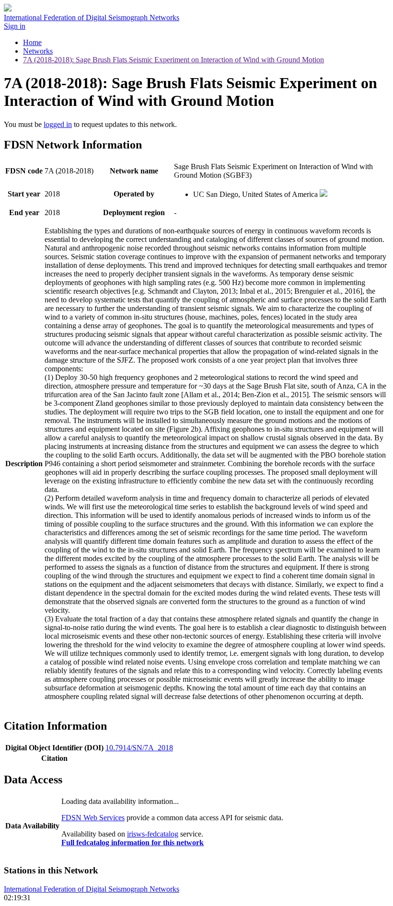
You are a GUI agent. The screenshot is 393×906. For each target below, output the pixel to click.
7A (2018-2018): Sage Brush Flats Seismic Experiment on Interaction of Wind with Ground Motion (173, 60)
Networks (38, 51)
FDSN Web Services (93, 818)
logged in (58, 124)
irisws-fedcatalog (152, 834)
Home (32, 42)
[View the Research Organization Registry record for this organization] (323, 194)
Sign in (14, 26)
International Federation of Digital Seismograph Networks (91, 889)
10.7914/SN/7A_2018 (139, 748)
